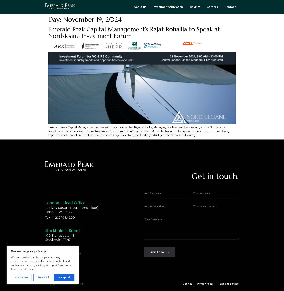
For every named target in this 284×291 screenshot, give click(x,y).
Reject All (43, 277)
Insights (194, 7)
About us (140, 7)
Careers (212, 7)
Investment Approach (168, 7)
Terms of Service (228, 283)
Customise (21, 277)
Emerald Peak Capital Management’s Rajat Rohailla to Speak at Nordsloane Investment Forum (134, 32)
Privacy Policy (205, 283)
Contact (230, 7)
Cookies (187, 283)
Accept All (64, 277)
